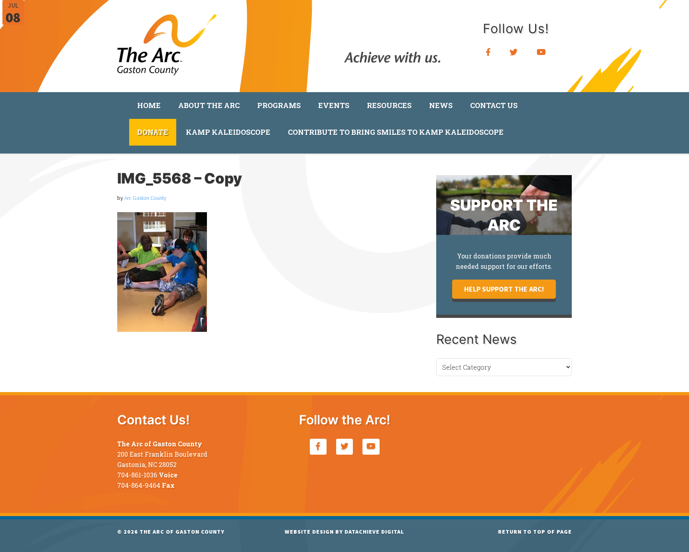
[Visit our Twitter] (514, 52)
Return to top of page (535, 531)
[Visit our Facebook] (488, 52)
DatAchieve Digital (374, 531)
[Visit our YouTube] (541, 52)
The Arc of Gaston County (167, 42)
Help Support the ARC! (504, 289)
